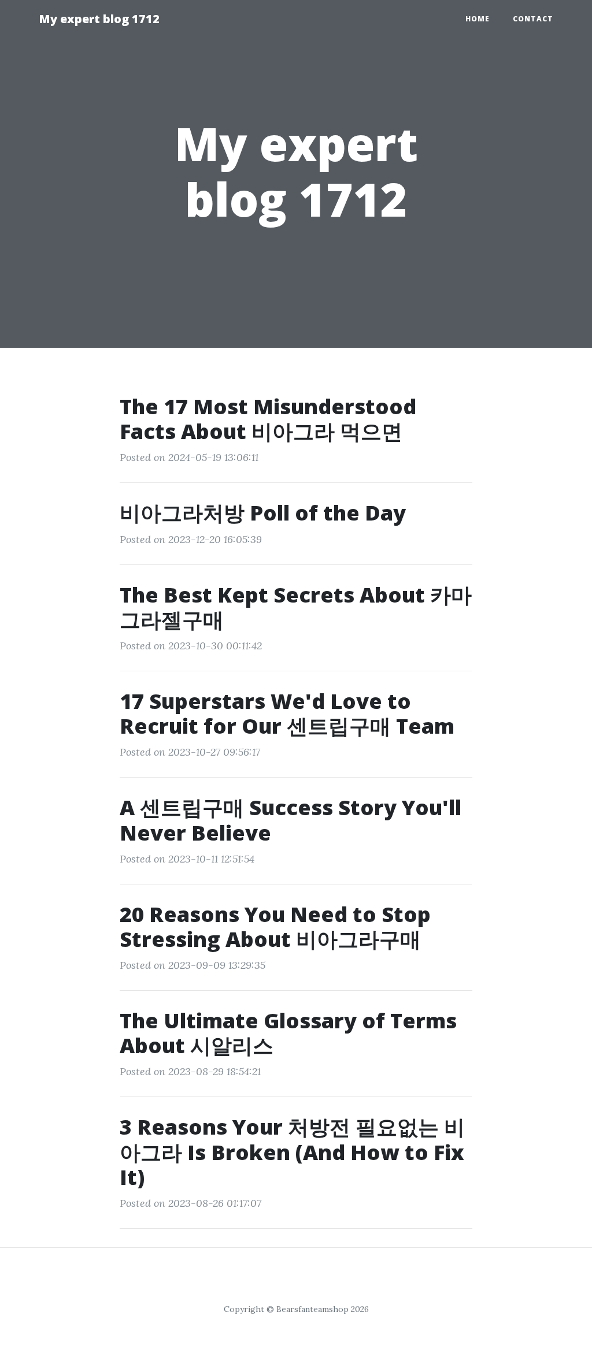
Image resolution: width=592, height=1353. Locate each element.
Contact (533, 19)
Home (477, 19)
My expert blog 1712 (99, 19)
